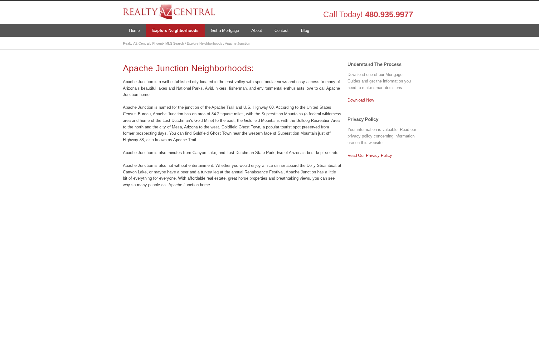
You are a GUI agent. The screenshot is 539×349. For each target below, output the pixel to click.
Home (134, 30)
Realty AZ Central (136, 43)
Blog (305, 30)
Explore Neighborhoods (175, 30)
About (256, 30)
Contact (281, 30)
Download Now (360, 100)
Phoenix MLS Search (168, 43)
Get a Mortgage (225, 30)
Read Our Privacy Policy (369, 155)
